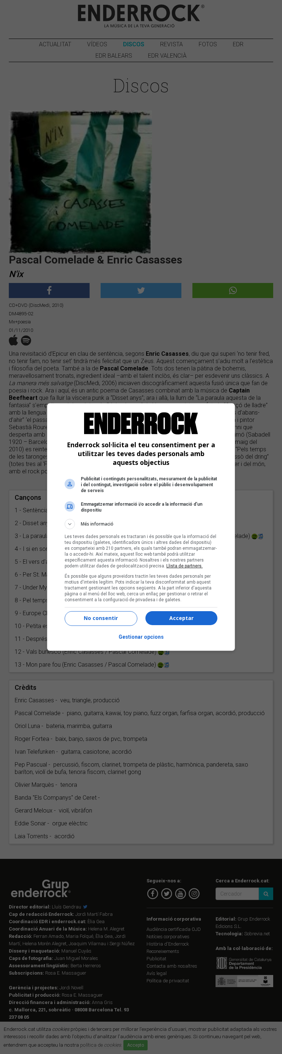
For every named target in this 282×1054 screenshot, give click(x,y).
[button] (141, 524)
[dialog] (141, 527)
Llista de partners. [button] (184, 566)
